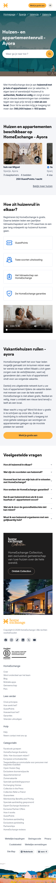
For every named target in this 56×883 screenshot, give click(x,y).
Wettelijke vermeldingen (36, 844)
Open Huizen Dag (11, 768)
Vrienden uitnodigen (12, 719)
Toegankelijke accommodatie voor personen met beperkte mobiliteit (25, 763)
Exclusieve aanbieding (13, 819)
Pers (5, 689)
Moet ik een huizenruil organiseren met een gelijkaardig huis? (26, 518)
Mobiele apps (9, 682)
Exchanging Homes (12, 785)
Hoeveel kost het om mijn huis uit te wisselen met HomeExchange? (26, 481)
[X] (28, 640)
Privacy (48, 839)
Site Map (11, 851)
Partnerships (9, 826)
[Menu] (50, 5)
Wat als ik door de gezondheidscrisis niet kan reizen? (25, 508)
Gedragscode (34, 839)
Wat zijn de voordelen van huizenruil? (23, 472)
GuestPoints (8, 709)
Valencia (34, 14)
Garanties (7, 716)
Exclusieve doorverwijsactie (16, 771)
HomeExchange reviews (14, 829)
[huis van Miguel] (22, 162)
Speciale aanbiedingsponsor (16, 782)
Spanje (22, 14)
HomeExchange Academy (15, 752)
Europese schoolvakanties (15, 759)
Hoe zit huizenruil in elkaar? (17, 464)
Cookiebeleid (15, 844)
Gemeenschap (10, 685)
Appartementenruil (12, 775)
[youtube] (34, 640)
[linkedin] (23, 640)
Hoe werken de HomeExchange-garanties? (26, 489)
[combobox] (28, 54)
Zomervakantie (10, 778)
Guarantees (8, 795)
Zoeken (49, 54)
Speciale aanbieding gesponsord (18, 802)
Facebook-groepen (12, 749)
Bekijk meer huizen (43, 186)
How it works (9, 812)
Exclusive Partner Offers (14, 809)
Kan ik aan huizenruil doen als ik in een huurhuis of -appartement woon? (23, 498)
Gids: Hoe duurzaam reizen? (16, 755)
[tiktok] (17, 640)
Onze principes (10, 702)
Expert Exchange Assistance (16, 806)
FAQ (5, 732)
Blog (5, 679)
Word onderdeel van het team (16, 675)
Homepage (9, 14)
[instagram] (11, 640)
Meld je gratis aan (37, 5)
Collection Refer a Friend (14, 792)
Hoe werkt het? (10, 705)
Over (5, 672)
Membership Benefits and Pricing (18, 799)
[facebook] (5, 640)
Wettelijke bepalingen (15, 839)
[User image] (37, 159)
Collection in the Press (13, 788)
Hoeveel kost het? (11, 712)
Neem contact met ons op (15, 735)
